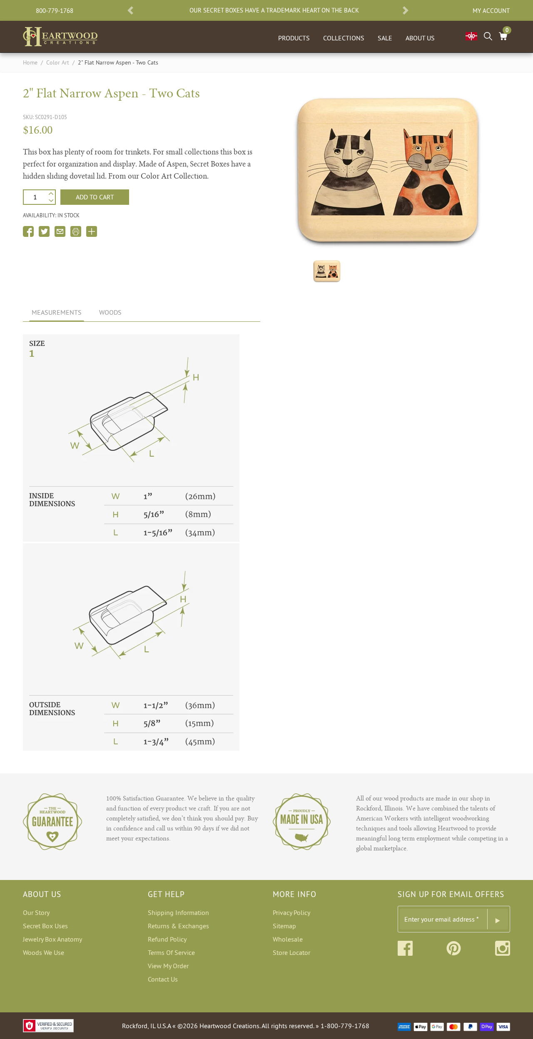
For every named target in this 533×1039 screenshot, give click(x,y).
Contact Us (163, 979)
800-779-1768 (54, 10)
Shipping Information (178, 912)
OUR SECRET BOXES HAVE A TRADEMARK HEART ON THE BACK (274, 10)
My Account (491, 10)
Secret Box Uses (45, 926)
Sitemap (284, 926)
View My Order (168, 966)
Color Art (57, 62)
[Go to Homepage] (60, 35)
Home (30, 62)
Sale (385, 38)
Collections (343, 38)
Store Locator (291, 952)
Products (294, 38)
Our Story (36, 912)
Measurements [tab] (57, 312)
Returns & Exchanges (178, 926)
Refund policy (167, 939)
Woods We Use (43, 952)
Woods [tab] (110, 312)
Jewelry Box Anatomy (52, 939)
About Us (420, 38)
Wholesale (288, 939)
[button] (130, 10)
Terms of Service (171, 952)
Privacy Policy (291, 912)
